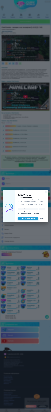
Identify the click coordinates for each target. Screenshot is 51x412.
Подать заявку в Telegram (29, 218)
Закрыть (42, 218)
